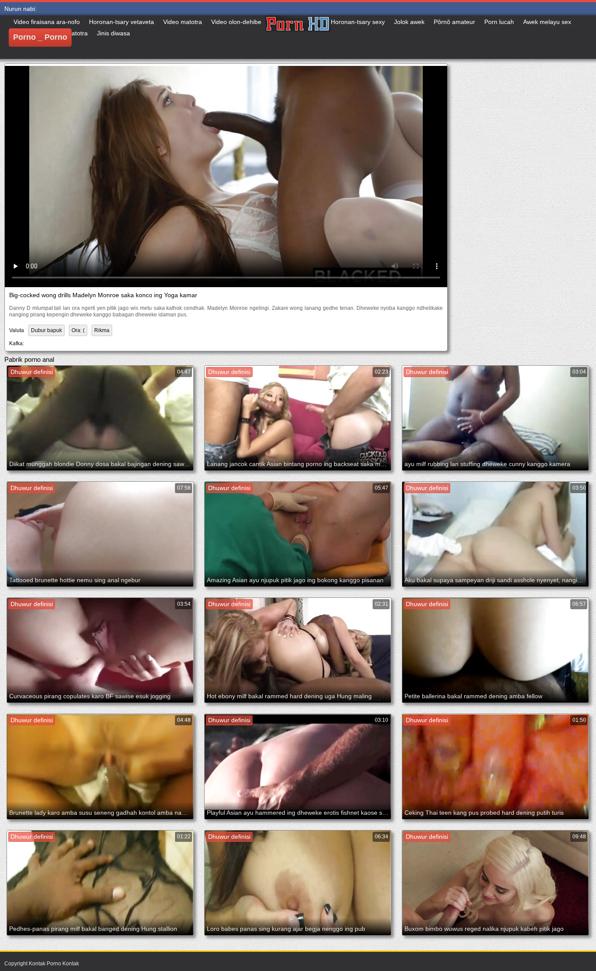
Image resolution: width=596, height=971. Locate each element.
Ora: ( (78, 330)
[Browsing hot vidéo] (298, 37)
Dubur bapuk (46, 330)
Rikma (102, 330)
